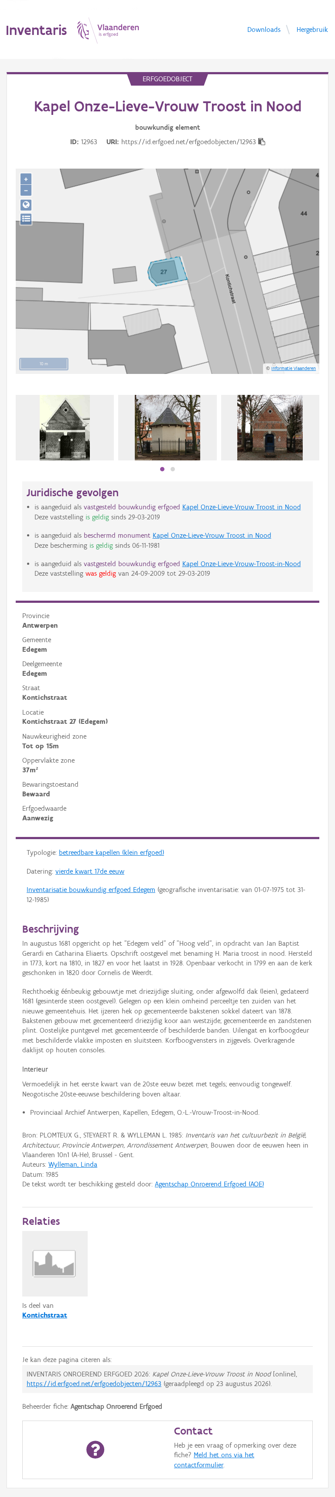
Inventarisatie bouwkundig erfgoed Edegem (91, 889)
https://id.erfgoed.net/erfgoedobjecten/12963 (94, 1383)
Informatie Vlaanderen (293, 368)
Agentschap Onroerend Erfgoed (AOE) (209, 1184)
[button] (162, 469)
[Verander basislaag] (26, 219)
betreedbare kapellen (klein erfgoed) (111, 852)
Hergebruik (312, 29)
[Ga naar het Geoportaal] (26, 205)
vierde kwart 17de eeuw (89, 871)
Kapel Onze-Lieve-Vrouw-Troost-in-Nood (241, 564)
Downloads (263, 29)
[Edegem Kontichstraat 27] (65, 427)
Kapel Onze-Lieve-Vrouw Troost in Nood (241, 507)
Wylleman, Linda (72, 1164)
